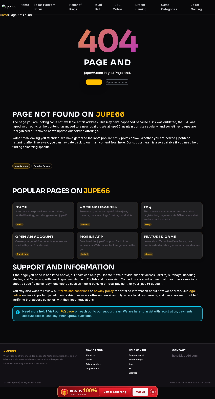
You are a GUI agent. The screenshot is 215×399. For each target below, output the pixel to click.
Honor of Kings (75, 7)
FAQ (131, 368)
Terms (89, 359)
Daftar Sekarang (114, 392)
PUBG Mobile (117, 7)
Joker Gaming (196, 7)
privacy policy (104, 291)
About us (90, 355)
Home (24, 5)
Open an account (117, 82)
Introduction (21, 166)
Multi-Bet (99, 7)
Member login (136, 359)
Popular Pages (42, 166)
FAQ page (67, 311)
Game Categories (169, 7)
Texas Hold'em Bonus (44, 7)
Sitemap (133, 372)
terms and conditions (74, 291)
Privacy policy (93, 364)
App (131, 364)
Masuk (140, 392)
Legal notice (92, 368)
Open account (136, 355)
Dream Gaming (140, 7)
